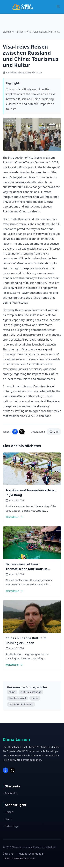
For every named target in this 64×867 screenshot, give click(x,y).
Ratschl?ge (12, 826)
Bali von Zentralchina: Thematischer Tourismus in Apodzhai (26, 569)
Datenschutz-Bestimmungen (19, 858)
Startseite (8, 31)
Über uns (8, 853)
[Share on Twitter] (22, 431)
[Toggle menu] (57, 6)
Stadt (20, 31)
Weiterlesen (12, 517)
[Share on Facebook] (15, 431)
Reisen (9, 812)
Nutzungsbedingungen (30, 853)
